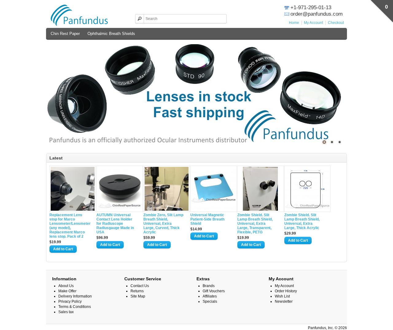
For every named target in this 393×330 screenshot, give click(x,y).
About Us (66, 286)
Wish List (282, 296)
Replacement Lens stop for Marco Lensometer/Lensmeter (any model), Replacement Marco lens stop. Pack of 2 (69, 226)
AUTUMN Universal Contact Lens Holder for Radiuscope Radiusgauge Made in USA (115, 223)
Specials (210, 301)
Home (294, 23)
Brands (209, 286)
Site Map (137, 296)
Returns (137, 291)
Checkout (336, 23)
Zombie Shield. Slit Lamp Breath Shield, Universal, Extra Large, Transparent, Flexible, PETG (255, 223)
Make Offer (67, 291)
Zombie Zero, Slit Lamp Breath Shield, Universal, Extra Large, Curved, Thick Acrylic (163, 223)
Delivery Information (75, 296)
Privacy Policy (70, 301)
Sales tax (66, 312)
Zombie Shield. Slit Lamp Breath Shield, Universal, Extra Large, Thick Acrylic (302, 221)
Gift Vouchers (214, 291)
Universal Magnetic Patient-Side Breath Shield (207, 219)
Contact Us (139, 286)
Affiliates (210, 296)
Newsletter (284, 301)
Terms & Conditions (74, 307)
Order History (286, 291)
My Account (313, 23)
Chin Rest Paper (65, 33)
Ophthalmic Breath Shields (111, 33)
